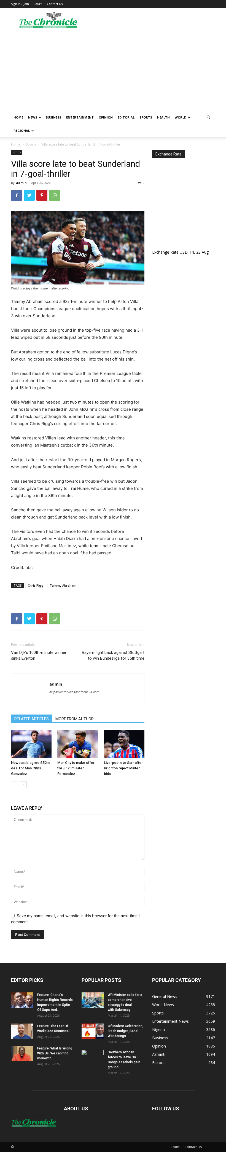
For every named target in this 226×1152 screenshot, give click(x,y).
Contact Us (55, 4)
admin (21, 183)
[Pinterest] (41, 195)
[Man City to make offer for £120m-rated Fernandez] (77, 744)
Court (37, 4)
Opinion (106, 117)
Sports (145, 117)
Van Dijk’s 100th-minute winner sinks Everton (38, 655)
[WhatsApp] (54, 195)
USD (184, 252)
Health (163, 117)
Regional (22, 130)
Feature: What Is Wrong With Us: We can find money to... (54, 1053)
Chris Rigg (36, 585)
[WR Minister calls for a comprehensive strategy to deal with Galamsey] (93, 1000)
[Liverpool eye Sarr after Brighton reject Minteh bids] (124, 744)
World (180, 117)
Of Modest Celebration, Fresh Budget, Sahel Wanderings (125, 1031)
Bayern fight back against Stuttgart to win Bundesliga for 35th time (113, 655)
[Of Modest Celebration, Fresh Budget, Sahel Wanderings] (93, 1031)
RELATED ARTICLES (31, 719)
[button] (208, 117)
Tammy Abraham (63, 585)
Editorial (126, 117)
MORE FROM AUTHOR (74, 719)
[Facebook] (16, 195)
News (32, 117)
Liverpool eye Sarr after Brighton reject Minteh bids (123, 768)
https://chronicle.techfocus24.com (74, 692)
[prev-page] (14, 784)
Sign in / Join (20, 4)
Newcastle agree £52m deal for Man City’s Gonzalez (30, 768)
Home (18, 117)
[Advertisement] (113, 69)
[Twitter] (29, 195)
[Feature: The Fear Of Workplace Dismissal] (22, 1031)
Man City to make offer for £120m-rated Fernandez (76, 768)
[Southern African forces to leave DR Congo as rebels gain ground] (93, 1057)
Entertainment (80, 117)
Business (53, 117)
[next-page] (23, 784)
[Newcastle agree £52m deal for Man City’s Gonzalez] (31, 744)
